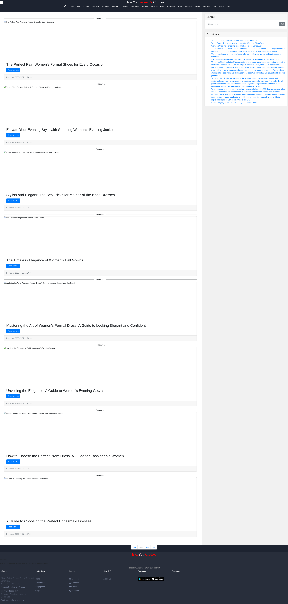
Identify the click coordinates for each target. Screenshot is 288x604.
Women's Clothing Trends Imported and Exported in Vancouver (236, 46)
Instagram (75, 583)
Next (147, 547)
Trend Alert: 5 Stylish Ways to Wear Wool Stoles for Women (235, 40)
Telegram (75, 591)
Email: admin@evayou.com (12, 600)
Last (153, 547)
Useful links (40, 571)
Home (37, 579)
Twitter (74, 587)
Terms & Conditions (9, 587)
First (134, 547)
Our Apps (142, 571)
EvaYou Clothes (145, 2)
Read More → (13, 70)
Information (5, 571)
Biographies (40, 587)
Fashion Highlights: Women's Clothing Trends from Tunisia (234, 103)
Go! (282, 24)
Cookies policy (12, 591)
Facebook (74, 579)
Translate (176, 571)
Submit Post (40, 583)
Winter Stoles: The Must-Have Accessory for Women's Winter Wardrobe (239, 43)
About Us (107, 579)
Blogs (37, 591)
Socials (72, 571)
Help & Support (110, 571)
